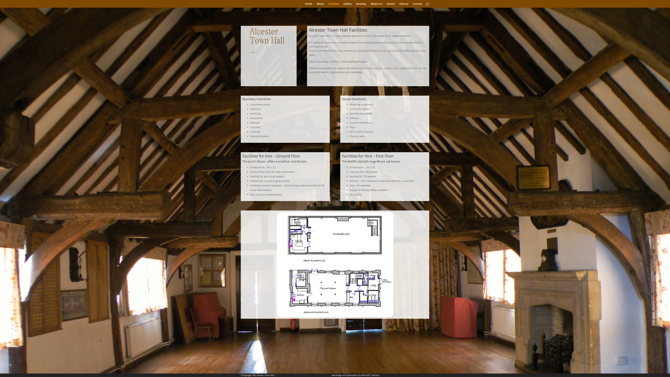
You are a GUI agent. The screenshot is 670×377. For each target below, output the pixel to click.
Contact (417, 4)
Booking (361, 4)
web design (337, 375)
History (403, 4)
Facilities (334, 4)
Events (391, 4)
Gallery (347, 4)
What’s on (376, 4)
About (320, 4)
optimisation (352, 375)
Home (308, 4)
